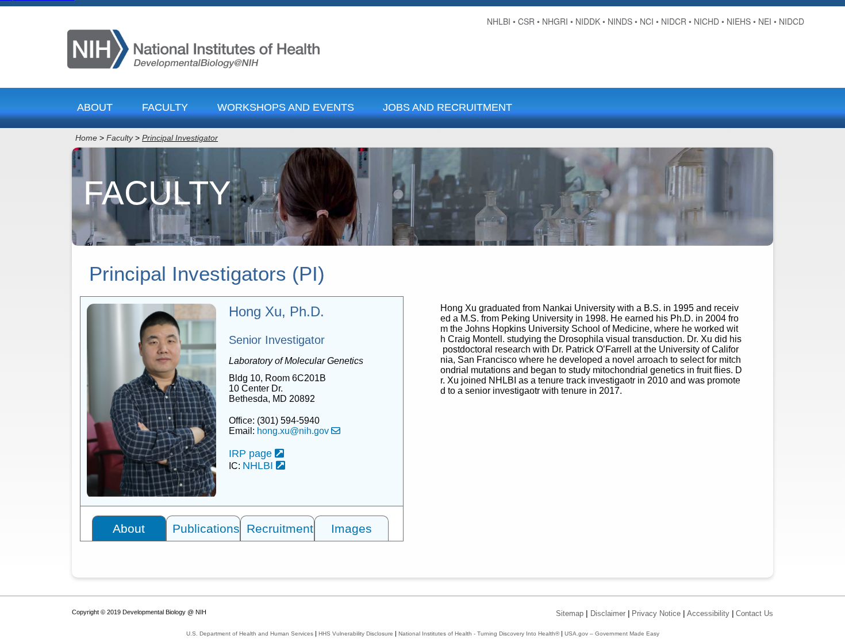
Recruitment (280, 528)
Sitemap (569, 614)
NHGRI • (557, 21)
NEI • (767, 21)
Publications (206, 528)
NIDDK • (590, 21)
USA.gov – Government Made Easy (611, 633)
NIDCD (791, 21)
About (95, 107)
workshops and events (285, 107)
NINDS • (622, 21)
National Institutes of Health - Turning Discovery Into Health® (478, 633)
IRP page (252, 453)
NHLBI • (501, 21)
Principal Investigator (180, 137)
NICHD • (709, 21)
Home (86, 137)
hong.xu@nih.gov (294, 431)
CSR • (529, 21)
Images (351, 528)
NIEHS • (741, 21)
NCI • (649, 21)
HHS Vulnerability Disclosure (355, 633)
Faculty (165, 107)
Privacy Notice (656, 614)
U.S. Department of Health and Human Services (249, 633)
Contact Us (754, 614)
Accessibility (708, 614)
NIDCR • (676, 21)
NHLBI (259, 465)
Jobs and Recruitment (447, 107)
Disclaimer (607, 614)
